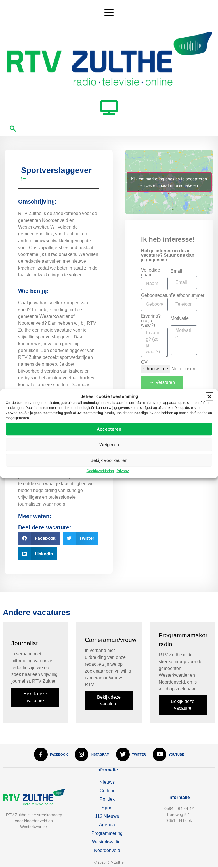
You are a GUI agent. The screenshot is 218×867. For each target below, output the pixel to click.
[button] (209, 396)
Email (176, 271)
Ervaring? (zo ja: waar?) (151, 321)
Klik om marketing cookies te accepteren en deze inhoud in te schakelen (169, 182)
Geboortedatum (156, 295)
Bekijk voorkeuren (109, 460)
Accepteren (109, 429)
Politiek (107, 799)
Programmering (107, 833)
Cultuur (107, 790)
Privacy (123, 471)
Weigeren (109, 444)
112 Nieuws (107, 816)
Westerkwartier (107, 841)
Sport (107, 807)
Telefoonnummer (187, 295)
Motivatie (180, 318)
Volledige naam (150, 272)
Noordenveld (107, 850)
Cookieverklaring (100, 471)
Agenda (107, 824)
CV (144, 362)
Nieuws (107, 782)
